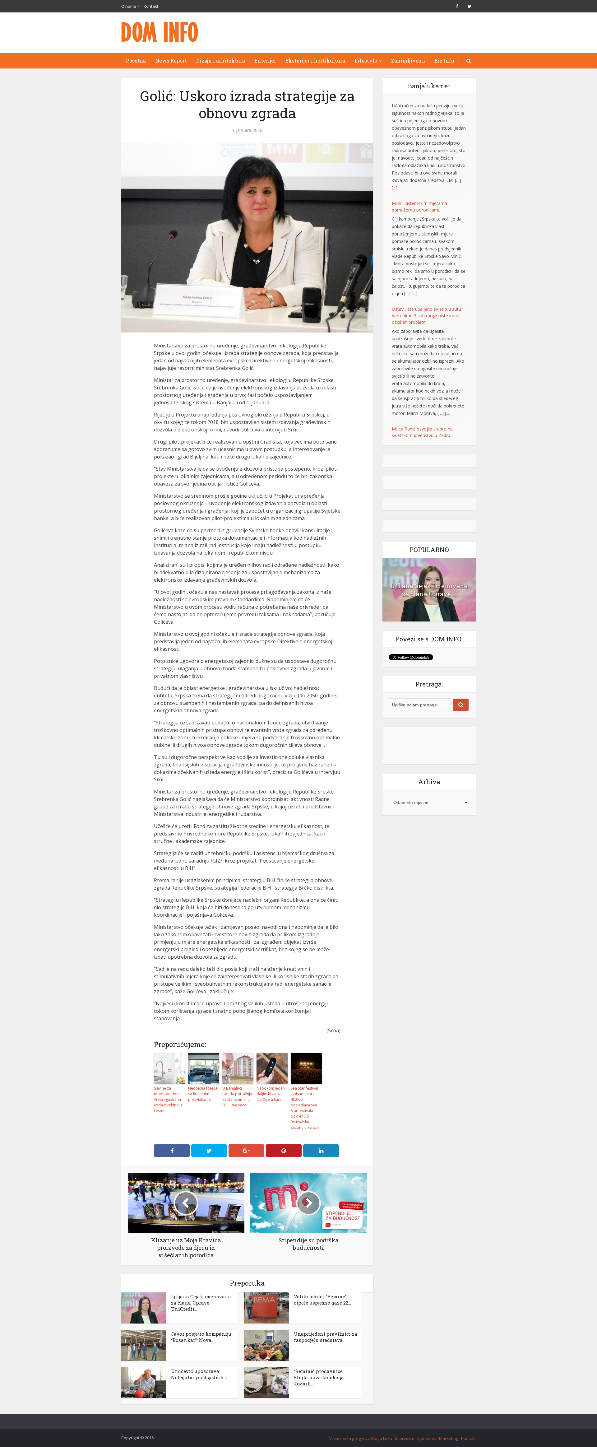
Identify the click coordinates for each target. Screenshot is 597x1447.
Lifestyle (365, 60)
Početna (136, 60)
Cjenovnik (426, 1438)
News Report (171, 60)
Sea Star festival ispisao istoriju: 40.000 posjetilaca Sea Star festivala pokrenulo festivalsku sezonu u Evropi (305, 1108)
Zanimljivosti (408, 60)
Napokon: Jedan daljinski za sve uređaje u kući (271, 1094)
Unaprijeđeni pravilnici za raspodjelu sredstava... (325, 1337)
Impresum (404, 1438)
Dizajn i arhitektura (220, 60)
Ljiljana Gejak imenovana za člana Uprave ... (429, 582)
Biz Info (444, 60)
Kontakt (151, 6)
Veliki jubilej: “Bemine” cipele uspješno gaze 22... (322, 1299)
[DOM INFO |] (160, 32)
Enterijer (265, 60)
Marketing (448, 1438)
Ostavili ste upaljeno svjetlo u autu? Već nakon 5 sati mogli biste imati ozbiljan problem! (427, 218)
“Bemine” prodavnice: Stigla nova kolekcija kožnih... (319, 1377)
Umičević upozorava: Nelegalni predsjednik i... (200, 1374)
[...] (414, 197)
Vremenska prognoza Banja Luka (360, 1438)
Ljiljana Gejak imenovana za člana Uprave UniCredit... (201, 1302)
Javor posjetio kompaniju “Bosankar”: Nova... (201, 1337)
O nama (128, 6)
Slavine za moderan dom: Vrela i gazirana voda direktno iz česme (168, 1099)
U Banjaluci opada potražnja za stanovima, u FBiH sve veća (237, 1097)
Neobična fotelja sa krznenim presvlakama (202, 1094)
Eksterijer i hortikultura (315, 60)
